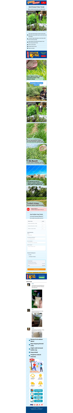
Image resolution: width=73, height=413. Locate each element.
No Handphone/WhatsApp (31, 237)
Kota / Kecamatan (30, 241)
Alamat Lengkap (30, 244)
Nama (28, 233)
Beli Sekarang (36, 269)
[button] (27, 20)
